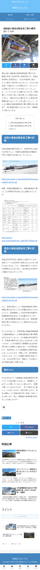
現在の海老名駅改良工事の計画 (20, 126)
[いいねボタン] (3, 407)
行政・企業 (7, 418)
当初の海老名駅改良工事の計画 (20, 123)
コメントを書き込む (20, 516)
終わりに (13, 129)
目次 (17, 118)
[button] (33, 65)
